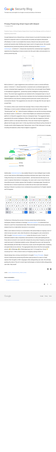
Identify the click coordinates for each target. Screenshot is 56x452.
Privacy (46, 296)
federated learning (16, 173)
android (9, 272)
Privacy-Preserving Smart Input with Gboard (21, 24)
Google (41, 296)
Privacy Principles (38, 255)
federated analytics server (19, 235)
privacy (24, 272)
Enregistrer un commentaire (12, 280)
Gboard (21, 272)
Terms (50, 296)
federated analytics (32, 222)
